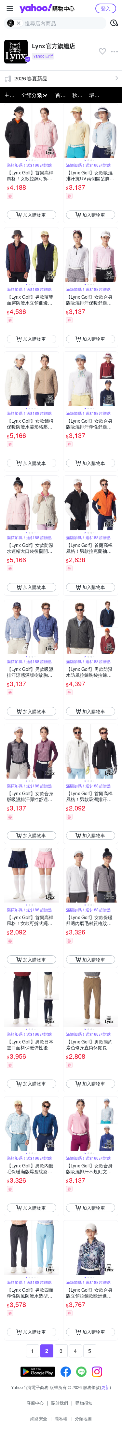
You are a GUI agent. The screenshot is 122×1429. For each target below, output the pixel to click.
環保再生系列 (95, 95)
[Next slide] (54, 131)
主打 (9, 95)
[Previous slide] (8, 131)
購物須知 (83, 1403)
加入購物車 (34, 214)
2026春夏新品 (30, 78)
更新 (105, 1387)
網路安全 (38, 1418)
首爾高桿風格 (61, 95)
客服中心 (35, 1403)
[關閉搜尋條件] (18, 23)
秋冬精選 (78, 95)
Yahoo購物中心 (47, 8)
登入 (106, 8)
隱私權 (61, 1418)
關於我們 (59, 1403)
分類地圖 (83, 1418)
